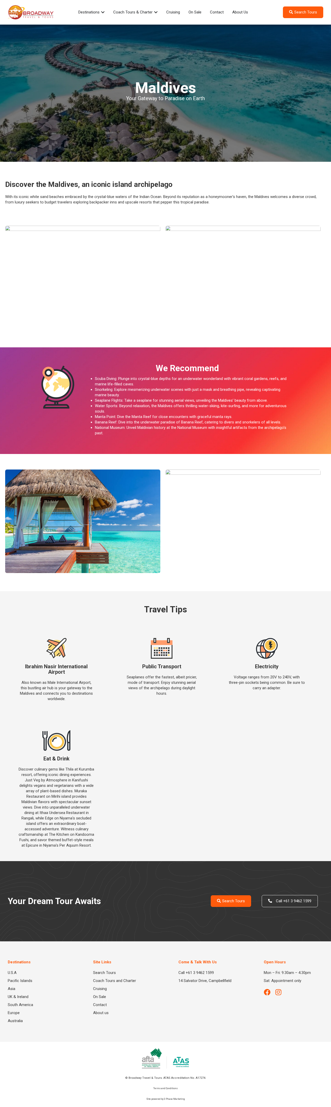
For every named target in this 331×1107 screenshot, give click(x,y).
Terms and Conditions (165, 1088)
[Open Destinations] (103, 12)
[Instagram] (278, 992)
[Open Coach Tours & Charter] (156, 12)
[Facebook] (267, 992)
